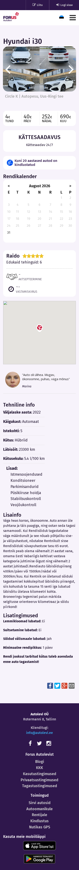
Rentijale (39, 815)
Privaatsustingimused (39, 780)
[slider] (33, 256)
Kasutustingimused (39, 774)
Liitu (39, 5)
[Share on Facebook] (50, 685)
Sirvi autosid (40, 802)
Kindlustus (39, 821)
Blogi (39, 761)
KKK (39, 767)
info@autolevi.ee (39, 733)
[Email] (72, 685)
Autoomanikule (39, 809)
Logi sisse (66, 5)
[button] (39, 328)
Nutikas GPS (39, 827)
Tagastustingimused (39, 786)
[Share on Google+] (64, 685)
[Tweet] (57, 685)
